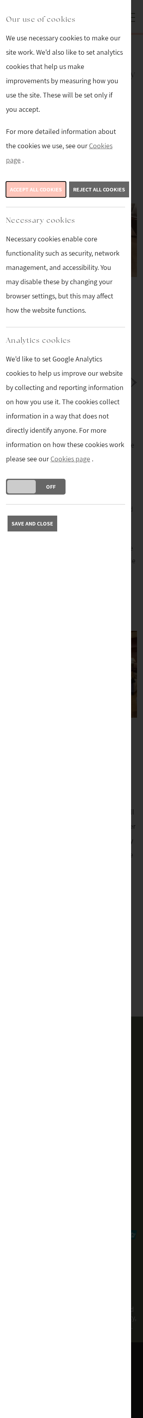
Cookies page (70, 458)
